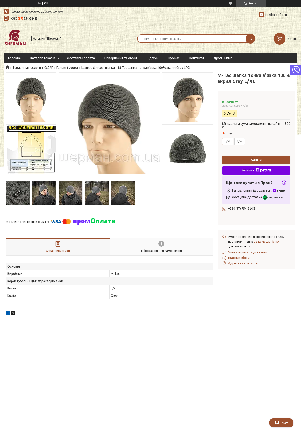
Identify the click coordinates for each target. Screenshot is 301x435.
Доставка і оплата (81, 58)
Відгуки (152, 58)
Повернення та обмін (120, 58)
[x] (13, 314)
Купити (256, 160)
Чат (285, 423)
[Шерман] (15, 38)
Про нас (174, 58)
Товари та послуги (26, 67)
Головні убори (67, 67)
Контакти (196, 58)
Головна (14, 58)
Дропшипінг (223, 58)
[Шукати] (250, 39)
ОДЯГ (48, 67)
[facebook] (8, 314)
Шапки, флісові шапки (98, 67)
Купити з (248, 170)
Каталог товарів (42, 58)
